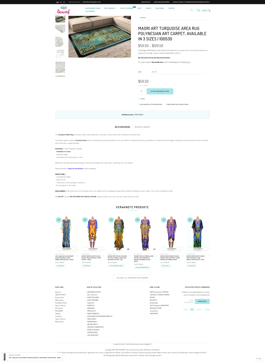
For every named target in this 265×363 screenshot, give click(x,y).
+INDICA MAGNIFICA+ (93, 313)
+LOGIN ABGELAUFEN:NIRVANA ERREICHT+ (100, 316)
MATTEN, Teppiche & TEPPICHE (159, 292)
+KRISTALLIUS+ (91, 311)
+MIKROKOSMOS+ (92, 322)
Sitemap (57, 313)
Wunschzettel (145, 2)
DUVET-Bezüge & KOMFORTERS (159, 305)
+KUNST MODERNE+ (93, 300)
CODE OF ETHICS (60, 295)
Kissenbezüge (154, 303)
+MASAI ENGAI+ (91, 319)
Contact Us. (58, 316)
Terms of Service (60, 305)
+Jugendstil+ (91, 303)
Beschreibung (122, 127)
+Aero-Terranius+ (92, 295)
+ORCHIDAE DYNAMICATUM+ (95, 327)
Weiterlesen (60, 265)
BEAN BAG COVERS (156, 308)
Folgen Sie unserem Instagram (132, 278)
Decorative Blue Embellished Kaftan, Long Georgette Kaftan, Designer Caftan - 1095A (144, 258)
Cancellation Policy (61, 303)
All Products (59, 308)
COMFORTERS (154, 313)
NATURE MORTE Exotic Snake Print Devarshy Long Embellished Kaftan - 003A (195, 257)
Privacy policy (59, 297)
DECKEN (152, 297)
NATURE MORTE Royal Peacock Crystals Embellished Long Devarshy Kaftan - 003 (117, 257)
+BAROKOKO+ (91, 308)
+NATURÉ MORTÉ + (86, 254)
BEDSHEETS (153, 300)
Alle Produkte (138, 254)
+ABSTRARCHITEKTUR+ (94, 292)
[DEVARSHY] (64, 10)
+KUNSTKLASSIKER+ (93, 297)
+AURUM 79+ (91, 305)
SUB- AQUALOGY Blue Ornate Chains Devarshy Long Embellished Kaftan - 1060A (64, 257)
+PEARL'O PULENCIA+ (93, 330)
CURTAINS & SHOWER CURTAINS (160, 295)
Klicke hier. (187, 62)
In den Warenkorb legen (115, 265)
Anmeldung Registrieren (161, 2)
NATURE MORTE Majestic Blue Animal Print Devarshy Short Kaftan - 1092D (91, 257)
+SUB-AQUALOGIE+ (59, 254)
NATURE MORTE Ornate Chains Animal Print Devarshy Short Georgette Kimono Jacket (170, 257)
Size (139, 72)
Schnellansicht (76, 220)
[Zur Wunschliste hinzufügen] (77, 256)
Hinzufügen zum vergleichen (76, 228)
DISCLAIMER (59, 311)
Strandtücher (154, 311)
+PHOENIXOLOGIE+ (92, 332)
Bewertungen (142, 127)
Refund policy (59, 300)
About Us (58, 292)
